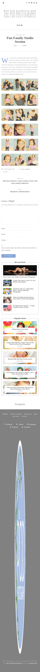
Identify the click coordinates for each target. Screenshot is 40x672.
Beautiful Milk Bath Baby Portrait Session (20, 359)
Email (3, 234)
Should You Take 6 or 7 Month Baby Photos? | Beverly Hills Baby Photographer (23, 290)
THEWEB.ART (33, 663)
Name (3, 228)
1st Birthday (20, 331)
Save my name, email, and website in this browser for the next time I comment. (18, 249)
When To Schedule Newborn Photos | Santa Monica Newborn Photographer (23, 298)
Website (3, 240)
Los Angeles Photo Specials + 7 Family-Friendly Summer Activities (24, 306)
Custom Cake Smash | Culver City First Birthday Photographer (24, 281)
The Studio (28, 414)
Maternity (20, 346)
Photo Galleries (16, 414)
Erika (16, 45)
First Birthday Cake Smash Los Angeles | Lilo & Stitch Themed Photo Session (20, 373)
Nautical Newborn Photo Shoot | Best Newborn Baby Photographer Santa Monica (20, 388)
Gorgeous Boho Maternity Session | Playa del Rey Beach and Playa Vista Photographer (20, 343)
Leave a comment (25, 169)
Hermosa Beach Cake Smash (20, 329)
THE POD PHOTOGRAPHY (14, 663)
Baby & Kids (20, 361)
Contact (24, 416)
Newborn (20, 390)
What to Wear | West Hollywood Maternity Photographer (19, 277)
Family (25, 45)
